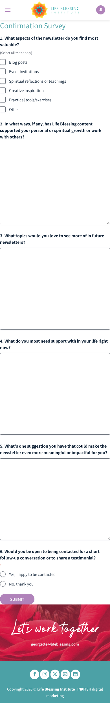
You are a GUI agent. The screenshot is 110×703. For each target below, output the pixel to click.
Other (14, 109)
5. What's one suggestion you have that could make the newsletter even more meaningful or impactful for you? (53, 449)
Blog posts (18, 62)
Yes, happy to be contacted (32, 574)
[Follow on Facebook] (34, 674)
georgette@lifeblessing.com (55, 644)
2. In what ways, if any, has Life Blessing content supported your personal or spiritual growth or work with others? (51, 130)
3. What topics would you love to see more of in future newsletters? (52, 239)
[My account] (100, 10)
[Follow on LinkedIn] (75, 674)
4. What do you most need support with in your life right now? (54, 344)
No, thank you (21, 584)
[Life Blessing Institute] (55, 10)
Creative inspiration (26, 90)
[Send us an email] (65, 674)
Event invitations (24, 71)
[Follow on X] (55, 674)
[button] (7, 10)
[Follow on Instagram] (44, 674)
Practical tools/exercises (30, 99)
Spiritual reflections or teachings (37, 81)
